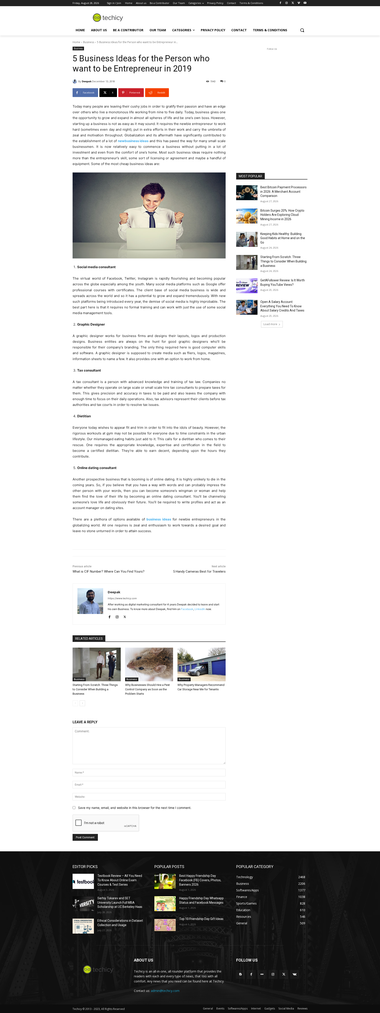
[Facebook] (280, 3)
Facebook (187, 609)
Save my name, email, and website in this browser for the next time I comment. (134, 808)
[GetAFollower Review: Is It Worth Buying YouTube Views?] (247, 285)
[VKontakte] (294, 974)
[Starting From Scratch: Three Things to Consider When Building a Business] (97, 664)
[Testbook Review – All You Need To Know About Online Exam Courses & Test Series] (83, 881)
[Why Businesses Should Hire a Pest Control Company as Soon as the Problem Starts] (149, 664)
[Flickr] (262, 974)
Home (76, 42)
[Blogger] (240, 974)
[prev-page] (75, 703)
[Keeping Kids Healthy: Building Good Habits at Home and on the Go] (247, 239)
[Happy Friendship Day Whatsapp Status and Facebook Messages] (165, 903)
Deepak (86, 81)
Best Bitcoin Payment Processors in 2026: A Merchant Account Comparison (283, 191)
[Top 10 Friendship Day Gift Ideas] (165, 924)
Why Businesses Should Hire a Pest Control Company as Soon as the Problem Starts (147, 689)
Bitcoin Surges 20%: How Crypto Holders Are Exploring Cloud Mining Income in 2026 (282, 215)
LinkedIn (200, 609)
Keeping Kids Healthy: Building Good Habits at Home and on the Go (282, 238)
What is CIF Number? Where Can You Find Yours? (108, 571)
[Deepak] (75, 81)
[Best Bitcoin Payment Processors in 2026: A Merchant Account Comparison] (247, 192)
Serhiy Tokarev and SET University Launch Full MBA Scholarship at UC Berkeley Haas (119, 902)
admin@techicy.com (165, 991)
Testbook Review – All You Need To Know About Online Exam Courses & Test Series (119, 880)
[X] (292, 3)
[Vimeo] (298, 3)
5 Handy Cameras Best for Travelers (199, 571)
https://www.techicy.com (122, 598)
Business (88, 42)
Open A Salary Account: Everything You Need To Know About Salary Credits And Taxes (282, 306)
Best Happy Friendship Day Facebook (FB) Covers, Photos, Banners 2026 (200, 880)
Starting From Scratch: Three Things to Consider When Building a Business (95, 689)
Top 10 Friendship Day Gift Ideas (201, 919)
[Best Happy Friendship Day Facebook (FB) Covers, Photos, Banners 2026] (165, 881)
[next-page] (82, 703)
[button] (302, 30)
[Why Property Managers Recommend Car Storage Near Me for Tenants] (201, 664)
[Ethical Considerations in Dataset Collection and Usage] (83, 926)
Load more (270, 324)
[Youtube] (304, 3)
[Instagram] (286, 3)
